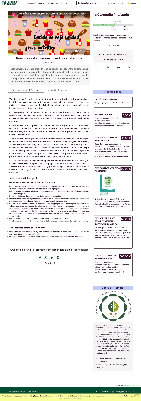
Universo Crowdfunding (131, 385)
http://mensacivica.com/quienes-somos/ (111, 156)
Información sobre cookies (70, 398)
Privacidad (33, 392)
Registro (111, 3)
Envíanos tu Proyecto (87, 3)
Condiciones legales (17, 392)
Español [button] (133, 3)
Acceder (121, 3)
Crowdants (122, 392)
